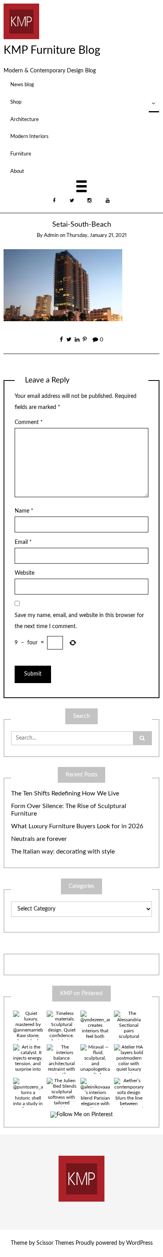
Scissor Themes (55, 1243)
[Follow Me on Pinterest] (81, 1114)
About (17, 171)
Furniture (20, 154)
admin (51, 235)
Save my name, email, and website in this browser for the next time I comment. (79, 621)
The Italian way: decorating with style (63, 851)
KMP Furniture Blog (52, 50)
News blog (22, 84)
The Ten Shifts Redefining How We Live (65, 793)
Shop (15, 102)
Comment (29, 422)
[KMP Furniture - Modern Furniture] (21, 21)
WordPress (139, 1243)
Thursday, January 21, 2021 (96, 235)
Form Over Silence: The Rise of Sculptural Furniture (68, 810)
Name (24, 511)
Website (24, 573)
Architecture (24, 119)
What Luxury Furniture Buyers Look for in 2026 (77, 826)
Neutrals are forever (39, 839)
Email (23, 542)
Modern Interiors (29, 136)
